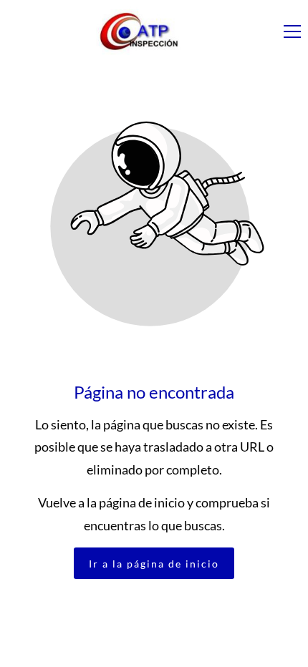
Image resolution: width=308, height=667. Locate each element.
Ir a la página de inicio (154, 564)
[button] (292, 31)
